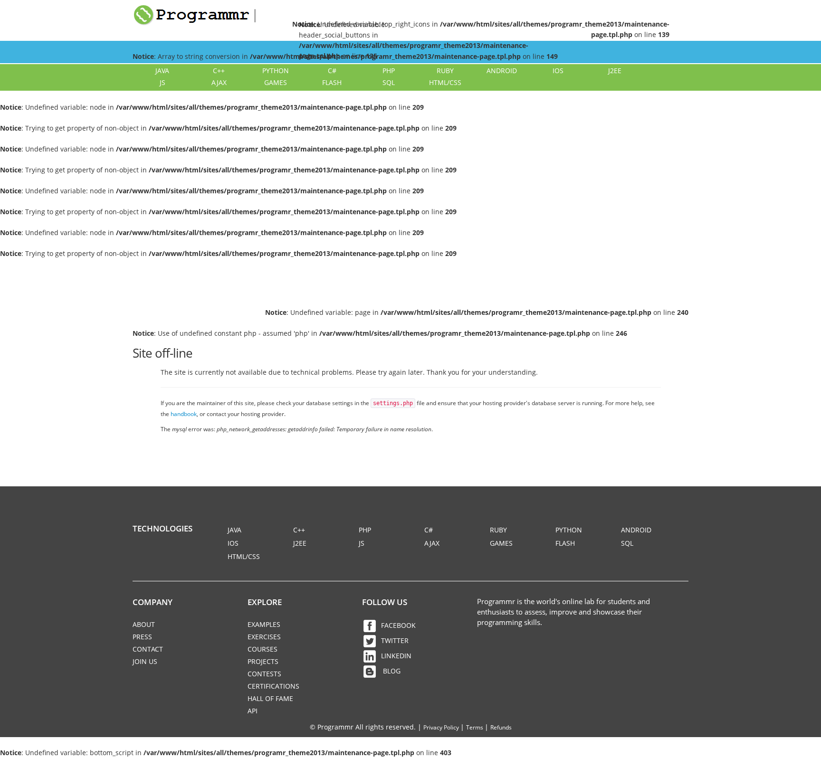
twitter (395, 640)
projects (263, 661)
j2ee (614, 70)
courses (262, 649)
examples (264, 624)
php (388, 70)
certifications (273, 686)
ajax (219, 82)
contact (148, 649)
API (253, 710)
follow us (384, 602)
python (275, 70)
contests (264, 673)
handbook (184, 413)
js (162, 82)
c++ (219, 70)
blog (391, 670)
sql (388, 82)
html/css (445, 82)
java (162, 70)
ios (558, 70)
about (144, 624)
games (275, 82)
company (152, 602)
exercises (264, 636)
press (142, 636)
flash (332, 82)
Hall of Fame (270, 698)
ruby (445, 70)
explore (265, 602)
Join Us (145, 661)
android (502, 70)
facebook (398, 625)
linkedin (396, 655)
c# (332, 70)
